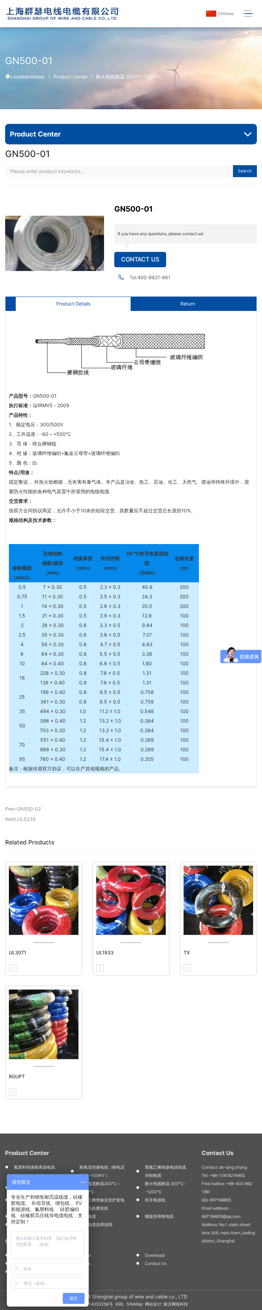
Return (187, 304)
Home (37, 77)
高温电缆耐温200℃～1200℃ (100, 1187)
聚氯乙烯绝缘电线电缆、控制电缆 (167, 1171)
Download (154, 1255)
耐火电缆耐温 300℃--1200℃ (165, 1187)
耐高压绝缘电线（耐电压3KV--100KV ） (102, 1171)
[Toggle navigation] (248, 13)
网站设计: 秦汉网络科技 (166, 1304)
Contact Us (140, 259)
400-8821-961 (154, 277)
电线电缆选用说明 (95, 1224)
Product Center (71, 77)
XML (119, 1304)
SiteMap (135, 1304)
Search (245, 170)
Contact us (155, 1263)
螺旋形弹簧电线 (159, 1216)
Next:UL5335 (20, 819)
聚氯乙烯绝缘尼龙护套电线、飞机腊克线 (102, 1204)
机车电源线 (155, 1199)
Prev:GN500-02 (23, 809)
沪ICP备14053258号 (93, 1304)
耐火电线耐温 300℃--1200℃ (128, 77)
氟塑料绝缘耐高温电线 (34, 1167)
